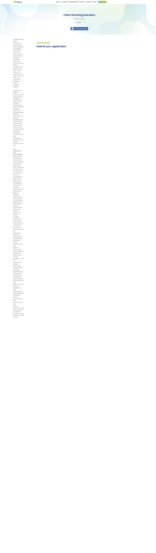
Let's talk (101, 2)
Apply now (79, 22)
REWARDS (94, 2)
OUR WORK (88, 2)
